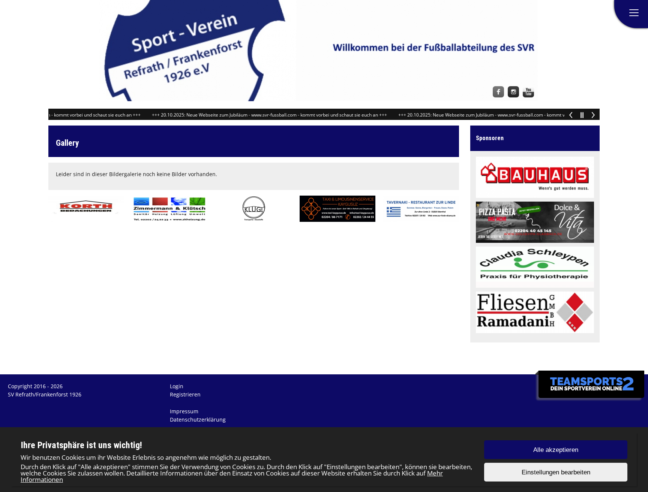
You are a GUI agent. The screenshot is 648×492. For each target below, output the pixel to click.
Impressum (184, 411)
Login (176, 386)
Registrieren (185, 394)
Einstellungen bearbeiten (556, 472)
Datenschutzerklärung (198, 419)
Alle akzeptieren (555, 449)
